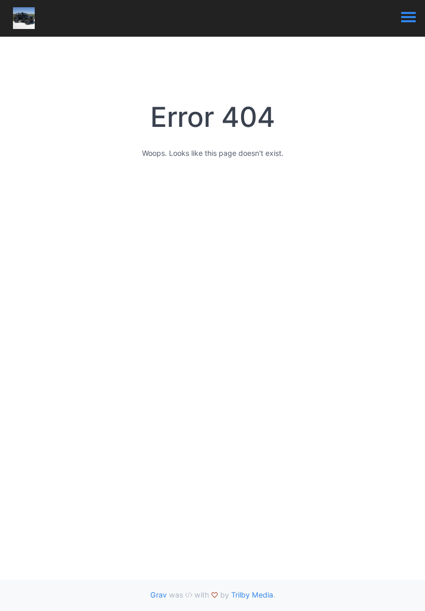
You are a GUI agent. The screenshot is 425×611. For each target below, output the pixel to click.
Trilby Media (252, 594)
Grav (158, 594)
